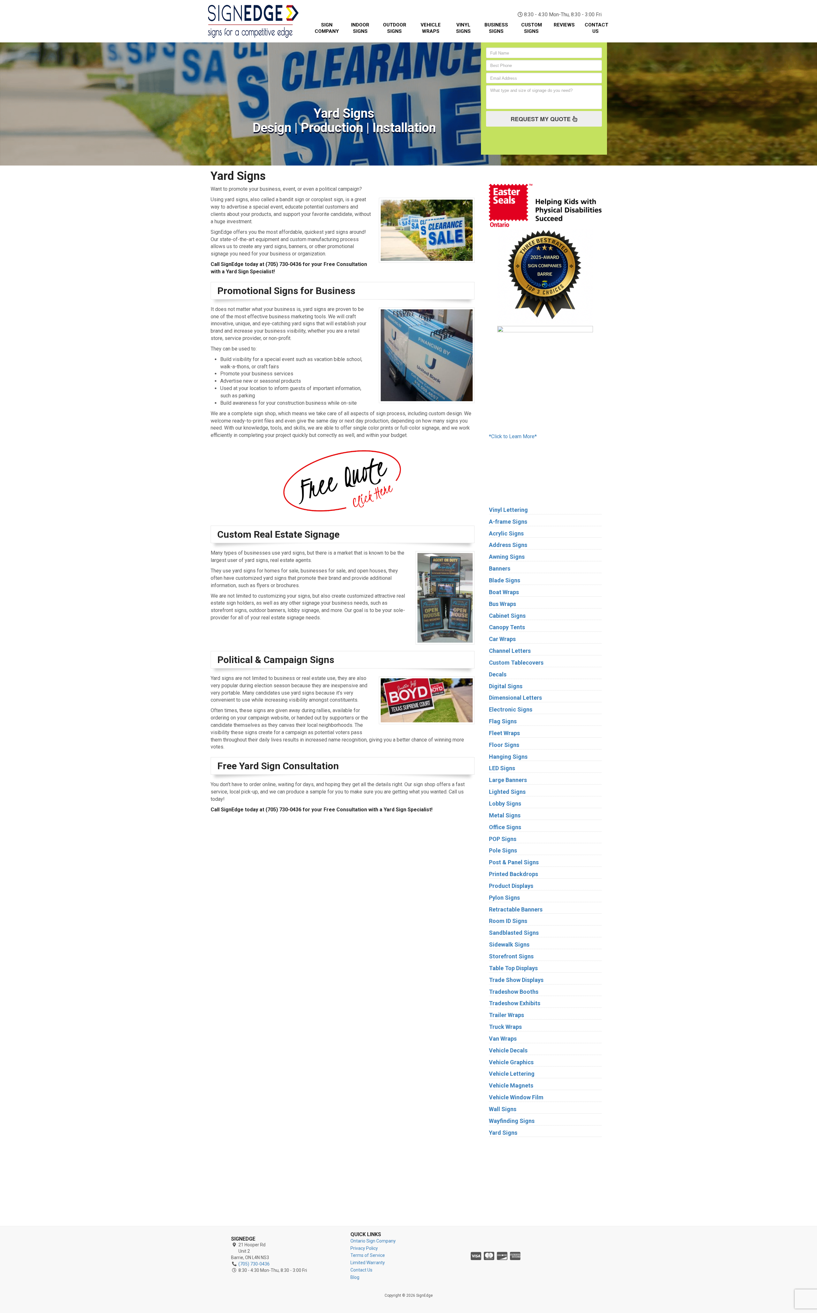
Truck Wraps (505, 1026)
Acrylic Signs (506, 533)
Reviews (564, 25)
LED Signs (502, 768)
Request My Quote (541, 119)
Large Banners (508, 780)
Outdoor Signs (394, 28)
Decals (497, 674)
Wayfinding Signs (512, 1121)
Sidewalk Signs (509, 944)
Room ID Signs (508, 921)
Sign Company (327, 28)
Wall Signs (502, 1109)
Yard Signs (503, 1132)
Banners (499, 568)
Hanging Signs (508, 756)
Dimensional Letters (515, 697)
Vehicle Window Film (516, 1097)
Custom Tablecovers (516, 662)
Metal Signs (505, 815)
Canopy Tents (507, 627)
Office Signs (505, 827)
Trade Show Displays (516, 980)
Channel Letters (510, 650)
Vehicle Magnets (511, 1085)
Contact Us (596, 28)
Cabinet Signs (507, 615)
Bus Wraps (502, 604)
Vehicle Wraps (431, 28)
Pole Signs (503, 850)
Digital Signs (505, 686)
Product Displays (511, 885)
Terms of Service (367, 1255)
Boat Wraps (504, 592)
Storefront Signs (511, 956)
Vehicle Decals (508, 1050)
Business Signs (496, 28)
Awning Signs (507, 556)
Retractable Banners (516, 909)
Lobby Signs (505, 803)
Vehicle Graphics (511, 1062)
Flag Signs (503, 721)
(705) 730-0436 (571, 6)
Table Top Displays (513, 968)
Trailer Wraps (506, 1015)
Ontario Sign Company (373, 1240)
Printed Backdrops (513, 874)
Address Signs (508, 545)
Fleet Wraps (504, 733)
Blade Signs (504, 580)
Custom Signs (531, 28)
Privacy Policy (364, 1248)
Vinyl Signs (463, 28)
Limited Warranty (367, 1262)
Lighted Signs (507, 791)
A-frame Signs (508, 521)
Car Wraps (502, 639)
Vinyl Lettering (508, 509)
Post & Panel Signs (514, 862)
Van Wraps (503, 1038)
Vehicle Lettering (512, 1073)
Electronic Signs (510, 709)
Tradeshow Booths (513, 991)
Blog (354, 1277)
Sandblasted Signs (514, 932)
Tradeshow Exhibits (514, 1003)
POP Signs (502, 839)
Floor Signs (504, 744)
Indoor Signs (360, 28)
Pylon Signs (504, 897)
